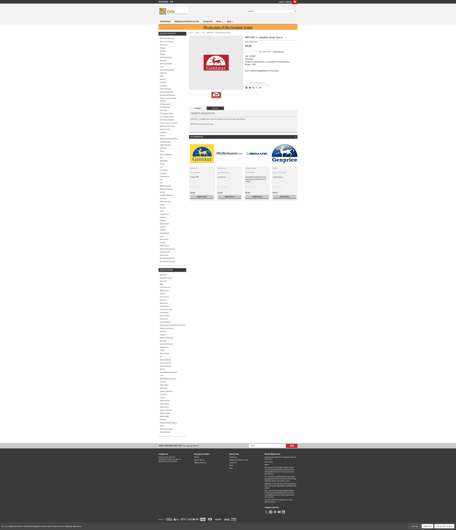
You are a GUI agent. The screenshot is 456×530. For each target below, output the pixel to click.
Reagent (163, 220)
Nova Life (163, 300)
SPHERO (163, 230)
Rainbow (163, 217)
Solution (163, 227)
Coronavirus (164, 170)
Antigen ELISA (165, 252)
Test (203, 32)
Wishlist (196, 457)
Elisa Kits (163, 82)
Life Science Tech (166, 309)
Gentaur (162, 294)
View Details (202, 197)
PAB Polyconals (165, 202)
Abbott (162, 369)
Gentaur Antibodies (166, 92)
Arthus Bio (163, 388)
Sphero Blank (164, 404)
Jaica (162, 375)
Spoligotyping (164, 233)
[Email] (250, 88)
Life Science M (165, 287)
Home (191, 32)
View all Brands (165, 432)
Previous (294, 137)
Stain (162, 236)
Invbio (162, 426)
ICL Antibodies (165, 107)
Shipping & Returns (200, 462)
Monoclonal (164, 239)
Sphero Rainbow (165, 366)
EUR (171, 2)
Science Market (165, 322)
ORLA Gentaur (165, 129)
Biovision (163, 331)
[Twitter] (257, 88)
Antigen (162, 54)
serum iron (222, 177)
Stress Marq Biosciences (168, 372)
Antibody (163, 51)
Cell (161, 167)
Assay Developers (166, 57)
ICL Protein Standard (167, 120)
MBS (161, 284)
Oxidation (163, 132)
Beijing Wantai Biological (168, 423)
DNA (161, 76)
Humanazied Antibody (167, 95)
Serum (162, 151)
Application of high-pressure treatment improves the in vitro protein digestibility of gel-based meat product (280, 486)
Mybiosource (164, 291)
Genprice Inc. (164, 347)
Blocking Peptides (166, 64)
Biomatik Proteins (166, 278)
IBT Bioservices (165, 104)
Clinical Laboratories (167, 70)
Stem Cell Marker (166, 154)
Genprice (163, 335)
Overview (198, 108)
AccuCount (164, 45)
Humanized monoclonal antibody (168, 99)
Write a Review (278, 52)
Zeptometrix (164, 306)
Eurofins (163, 382)
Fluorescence (164, 176)
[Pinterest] (260, 88)
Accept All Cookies (444, 526)
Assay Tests (164, 255)
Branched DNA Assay (167, 258)
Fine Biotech (164, 312)
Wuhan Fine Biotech (166, 328)
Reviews (215, 108)
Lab (161, 183)
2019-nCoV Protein (166, 42)
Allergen (163, 48)
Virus (161, 158)
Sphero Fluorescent (166, 338)
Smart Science (165, 401)
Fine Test (163, 281)
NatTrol (162, 192)
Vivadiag (163, 419)
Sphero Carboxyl (165, 410)
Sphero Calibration (166, 391)
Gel (161, 180)
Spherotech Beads (166, 429)
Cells (161, 67)
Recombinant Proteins (167, 261)
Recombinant (164, 224)
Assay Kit (163, 60)
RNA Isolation (164, 246)
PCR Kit (162, 136)
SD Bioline (163, 148)
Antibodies (163, 161)
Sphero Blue (164, 385)
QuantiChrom (164, 214)
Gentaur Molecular (166, 344)
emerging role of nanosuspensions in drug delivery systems (278, 501)
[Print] (253, 88)
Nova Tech (163, 275)
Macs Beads (269, 462)
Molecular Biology (166, 189)
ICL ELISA (163, 110)
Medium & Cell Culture (167, 126)
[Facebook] (246, 88)
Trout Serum (277, 177)
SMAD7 (267, 465)
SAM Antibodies (165, 145)
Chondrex (163, 394)
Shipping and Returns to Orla (187, 21)
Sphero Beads (164, 353)
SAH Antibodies (165, 142)
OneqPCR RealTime (166, 195)
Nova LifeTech (165, 316)
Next (296, 137)
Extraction (163, 86)
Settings (415, 526)
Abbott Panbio (165, 413)
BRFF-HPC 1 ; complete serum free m (219, 32)
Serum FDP (194, 177)
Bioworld (163, 341)
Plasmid (162, 208)
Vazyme (162, 398)
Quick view (202, 165)
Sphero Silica (164, 407)
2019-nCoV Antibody (167, 38)
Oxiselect (163, 198)
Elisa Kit (162, 79)
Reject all (427, 526)
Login (281, 2)
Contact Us (207, 21)
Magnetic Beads (165, 186)
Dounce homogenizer (167, 249)
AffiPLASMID (164, 416)
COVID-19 (163, 73)
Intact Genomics (165, 363)
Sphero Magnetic (166, 360)
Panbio (162, 205)
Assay (162, 164)
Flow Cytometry (165, 89)
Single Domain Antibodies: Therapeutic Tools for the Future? (280, 458)
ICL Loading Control (167, 117)
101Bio (162, 350)
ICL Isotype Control (166, 113)
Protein (162, 243)
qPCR (162, 211)
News (218, 21)
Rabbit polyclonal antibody (169, 139)
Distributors (165, 21)
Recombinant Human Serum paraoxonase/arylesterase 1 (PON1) (255, 179)
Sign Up (288, 2)
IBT (161, 357)
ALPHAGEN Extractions (168, 379)
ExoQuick (163, 173)
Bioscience (164, 303)
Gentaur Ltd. (164, 319)
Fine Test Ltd (164, 297)
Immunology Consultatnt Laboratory (172, 325)
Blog (229, 21)
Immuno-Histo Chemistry (168, 123)
